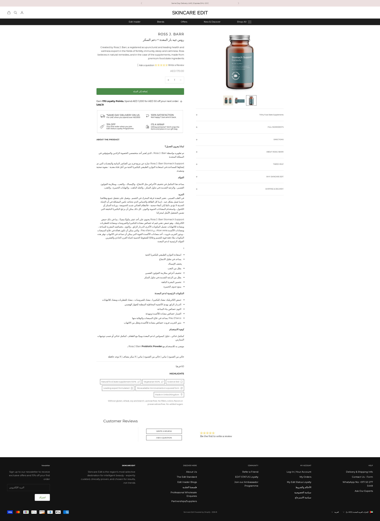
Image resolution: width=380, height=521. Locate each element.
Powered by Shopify (202, 512)
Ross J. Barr (171, 34)
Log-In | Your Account (299, 471)
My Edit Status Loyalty (299, 482)
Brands (160, 21)
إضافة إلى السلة (140, 91)
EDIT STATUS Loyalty (246, 476)
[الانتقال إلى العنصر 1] (251, 100)
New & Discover (212, 21)
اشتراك (42, 497)
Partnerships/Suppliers (184, 501)
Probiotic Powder (145, 346)
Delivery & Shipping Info (359, 471)
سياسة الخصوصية (302, 492)
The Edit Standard (187, 476)
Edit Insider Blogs (187, 482)
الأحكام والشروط (303, 487)
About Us (191, 471)
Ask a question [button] (164, 438)
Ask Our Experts (364, 491)
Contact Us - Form (362, 476)
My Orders (305, 476)
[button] (161, 65)
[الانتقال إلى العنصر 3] (228, 100)
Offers (184, 21)
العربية (336, 512)
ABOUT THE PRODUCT (107, 139)
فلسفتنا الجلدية (190, 487)
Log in (100, 104)
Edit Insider (134, 21)
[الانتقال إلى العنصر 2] (240, 100)
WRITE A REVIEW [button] (164, 431)
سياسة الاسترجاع (303, 497)
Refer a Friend (250, 471)
